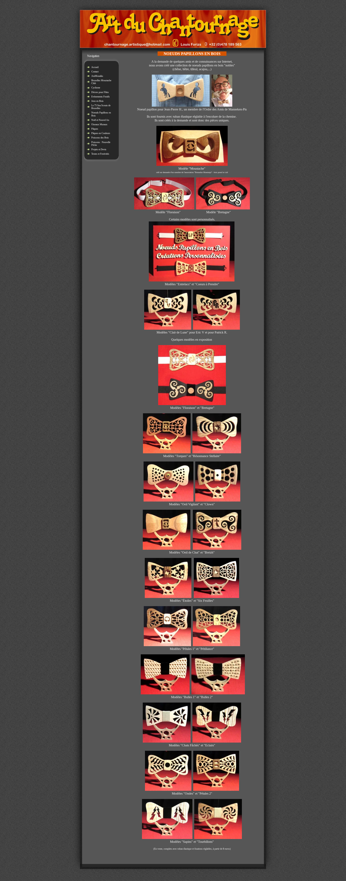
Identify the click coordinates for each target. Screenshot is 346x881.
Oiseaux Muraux (99, 124)
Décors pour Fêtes (100, 92)
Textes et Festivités (100, 154)
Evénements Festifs (100, 96)
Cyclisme (95, 87)
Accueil (95, 67)
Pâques (94, 129)
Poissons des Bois (100, 137)
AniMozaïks (97, 76)
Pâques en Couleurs (100, 133)
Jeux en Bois (97, 101)
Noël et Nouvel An (100, 120)
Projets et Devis (98, 149)
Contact (95, 71)
